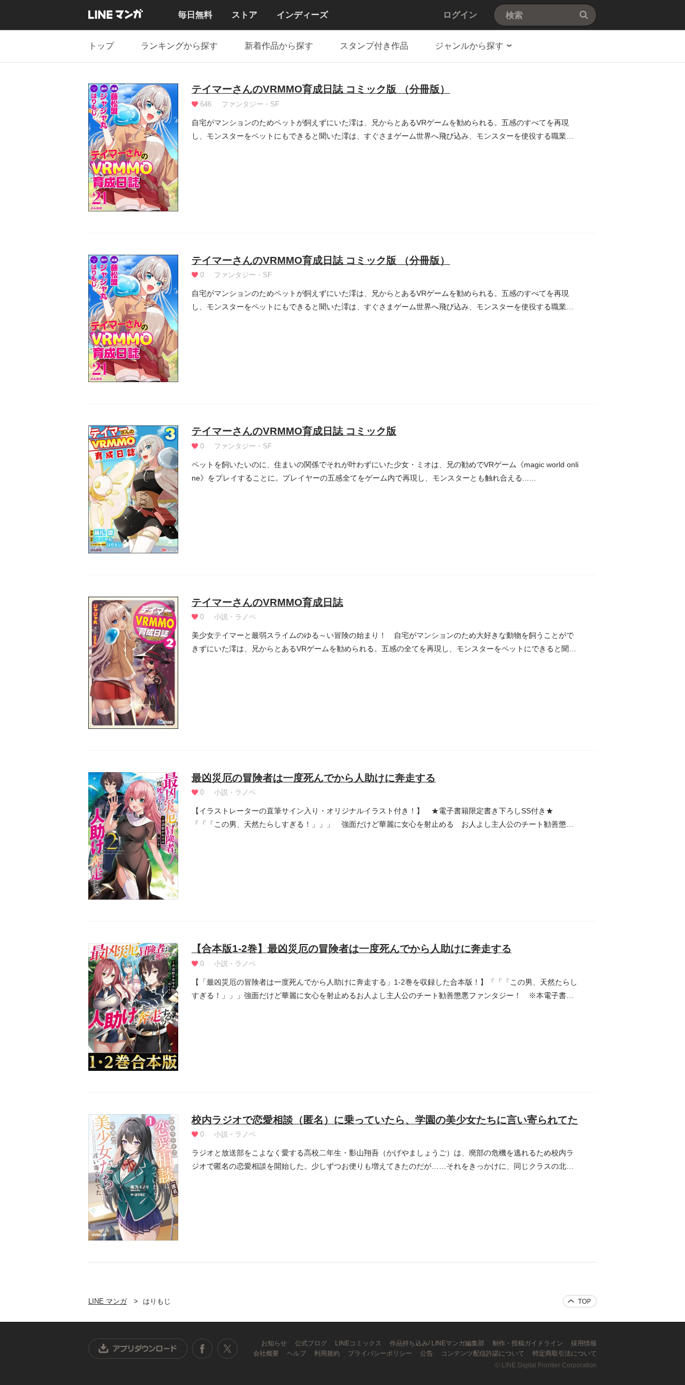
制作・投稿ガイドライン (528, 1343)
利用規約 (327, 1353)
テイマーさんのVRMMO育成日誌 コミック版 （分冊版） (321, 89)
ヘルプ (297, 1353)
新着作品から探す (279, 45)
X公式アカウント (227, 1348)
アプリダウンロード (138, 1348)
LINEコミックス (359, 1343)
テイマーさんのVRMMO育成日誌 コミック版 (294, 431)
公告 (427, 1353)
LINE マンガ (115, 14)
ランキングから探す (179, 45)
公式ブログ (312, 1343)
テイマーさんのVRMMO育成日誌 (267, 602)
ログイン (460, 14)
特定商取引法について (564, 1353)
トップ (101, 45)
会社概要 (266, 1353)
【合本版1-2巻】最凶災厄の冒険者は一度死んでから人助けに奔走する (352, 948)
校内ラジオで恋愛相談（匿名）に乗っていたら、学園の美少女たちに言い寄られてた (385, 1119)
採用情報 (584, 1343)
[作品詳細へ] (133, 147)
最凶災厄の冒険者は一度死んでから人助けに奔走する (314, 777)
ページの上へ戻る (580, 1301)
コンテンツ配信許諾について (483, 1353)
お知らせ (274, 1343)
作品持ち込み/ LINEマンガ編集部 (438, 1343)
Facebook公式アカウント (202, 1348)
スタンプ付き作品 (374, 45)
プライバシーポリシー (381, 1353)
